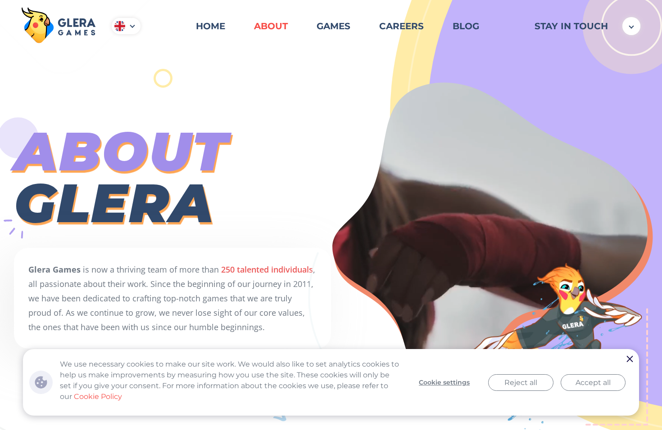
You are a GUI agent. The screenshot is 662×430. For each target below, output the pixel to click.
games (333, 26)
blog (466, 26)
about (271, 26)
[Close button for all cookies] (630, 359)
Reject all (520, 382)
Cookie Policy (98, 396)
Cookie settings (444, 382)
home (210, 26)
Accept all (593, 382)
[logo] (58, 26)
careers (401, 26)
